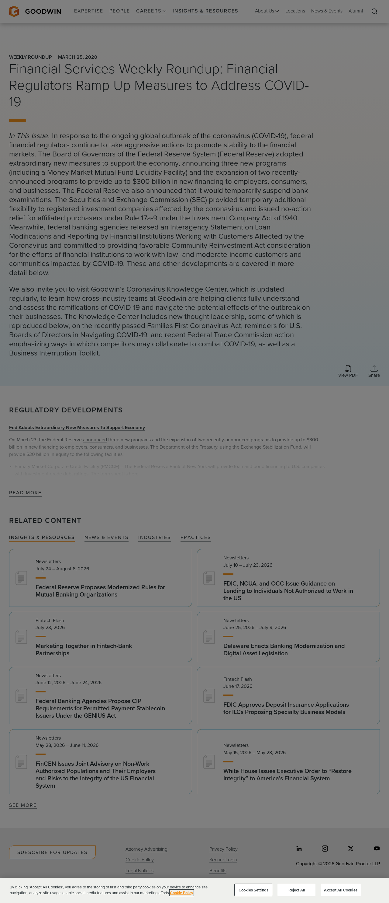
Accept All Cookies (340, 890)
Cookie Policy (181, 893)
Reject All (296, 890)
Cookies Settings (253, 890)
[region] (194, 890)
